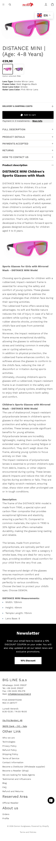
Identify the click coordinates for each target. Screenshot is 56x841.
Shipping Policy (10, 754)
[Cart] (52, 4)
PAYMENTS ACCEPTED (15, 143)
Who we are (8, 738)
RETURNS (8, 150)
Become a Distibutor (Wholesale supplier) (23, 766)
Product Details (13, 136)
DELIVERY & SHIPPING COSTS (17, 106)
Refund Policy (9, 750)
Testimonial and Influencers (16, 779)
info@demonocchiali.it (19, 694)
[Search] (10, 4)
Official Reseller (10, 803)
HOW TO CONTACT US (15, 157)
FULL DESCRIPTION (13, 129)
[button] (51, 800)
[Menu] (3, 4)
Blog (4, 783)
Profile (5, 818)
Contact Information (12, 762)
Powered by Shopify (40, 826)
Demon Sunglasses (22, 826)
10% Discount (28, 660)
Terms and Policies (28, 832)
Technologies (8, 742)
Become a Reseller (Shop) (15, 771)
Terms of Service (10, 758)
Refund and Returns (12, 791)
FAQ (4, 787)
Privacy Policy (9, 746)
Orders (5, 814)
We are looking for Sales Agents (18, 775)
